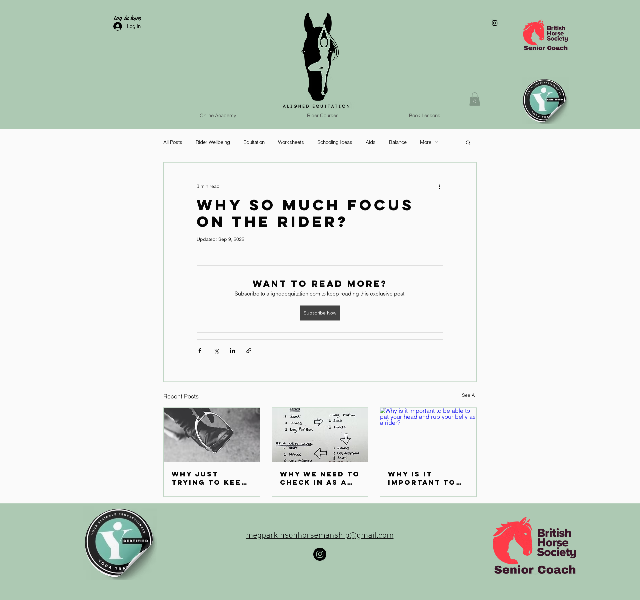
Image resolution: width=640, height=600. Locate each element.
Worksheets (291, 142)
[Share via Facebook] (200, 350)
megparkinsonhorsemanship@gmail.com (320, 536)
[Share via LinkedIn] (232, 350)
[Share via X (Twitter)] (216, 350)
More (425, 142)
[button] (474, 99)
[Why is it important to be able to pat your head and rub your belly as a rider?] (428, 435)
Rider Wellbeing (213, 142)
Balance (398, 142)
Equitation (254, 142)
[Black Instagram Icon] (494, 23)
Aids (371, 142)
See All (469, 395)
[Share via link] (249, 350)
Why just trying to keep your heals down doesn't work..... (209, 478)
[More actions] (439, 187)
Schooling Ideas (334, 142)
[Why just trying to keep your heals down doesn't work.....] (212, 435)
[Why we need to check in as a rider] (320, 435)
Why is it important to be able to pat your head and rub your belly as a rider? (426, 478)
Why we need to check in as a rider (320, 478)
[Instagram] (319, 554)
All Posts (172, 142)
